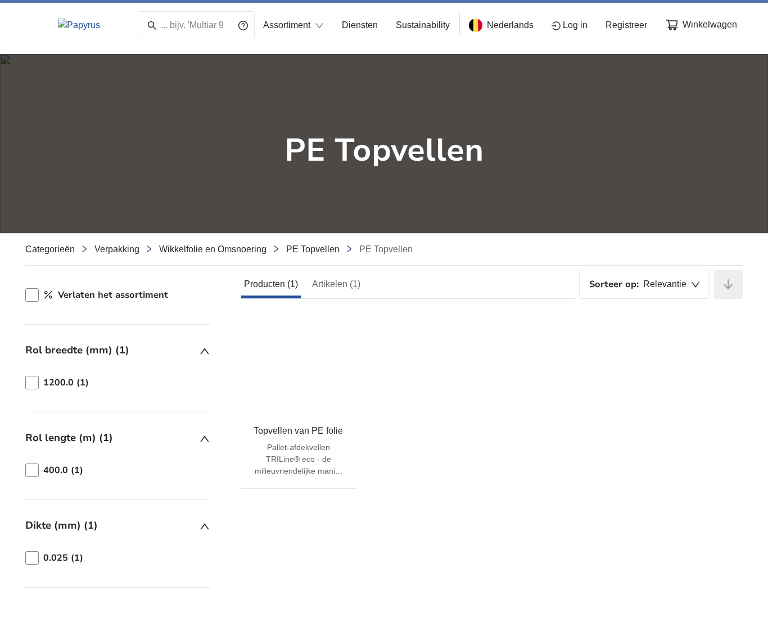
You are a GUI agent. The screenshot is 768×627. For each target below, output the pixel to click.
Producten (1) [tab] (271, 284)
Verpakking (116, 249)
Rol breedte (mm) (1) (77, 350)
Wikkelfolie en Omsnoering (212, 249)
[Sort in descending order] (728, 284)
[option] (117, 382)
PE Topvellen (313, 249)
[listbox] (117, 382)
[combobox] (645, 284)
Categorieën (50, 249)
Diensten (360, 25)
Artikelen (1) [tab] (336, 284)
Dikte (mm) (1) (61, 525)
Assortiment (286, 25)
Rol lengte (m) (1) (69, 437)
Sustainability (423, 25)
